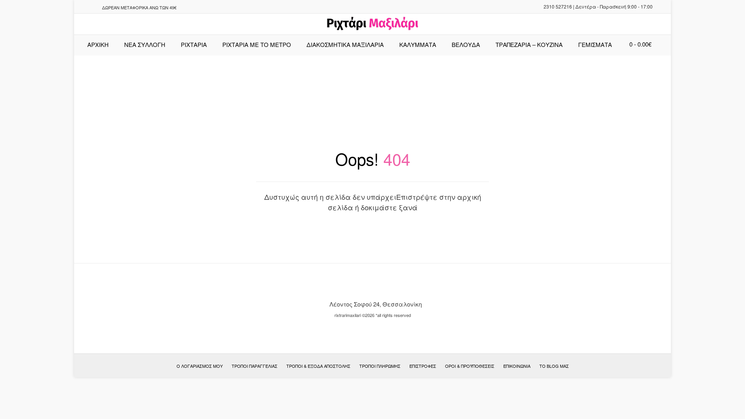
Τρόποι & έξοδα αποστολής (318, 366)
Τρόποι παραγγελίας (254, 366)
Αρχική (98, 44)
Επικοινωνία (516, 366)
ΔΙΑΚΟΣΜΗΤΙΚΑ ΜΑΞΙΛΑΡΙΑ (345, 44)
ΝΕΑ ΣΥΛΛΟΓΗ (144, 44)
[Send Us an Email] (82, 7)
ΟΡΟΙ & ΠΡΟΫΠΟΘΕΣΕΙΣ (469, 366)
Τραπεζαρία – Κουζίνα (529, 44)
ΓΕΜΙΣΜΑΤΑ (595, 44)
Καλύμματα (417, 44)
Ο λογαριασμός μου (200, 366)
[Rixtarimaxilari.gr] (372, 24)
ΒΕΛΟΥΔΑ (466, 44)
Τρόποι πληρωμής (379, 366)
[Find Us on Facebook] (91, 7)
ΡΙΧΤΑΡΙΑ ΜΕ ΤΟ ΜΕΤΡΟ (256, 44)
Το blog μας (554, 366)
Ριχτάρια (194, 44)
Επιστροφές (422, 366)
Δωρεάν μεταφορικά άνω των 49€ (139, 7)
